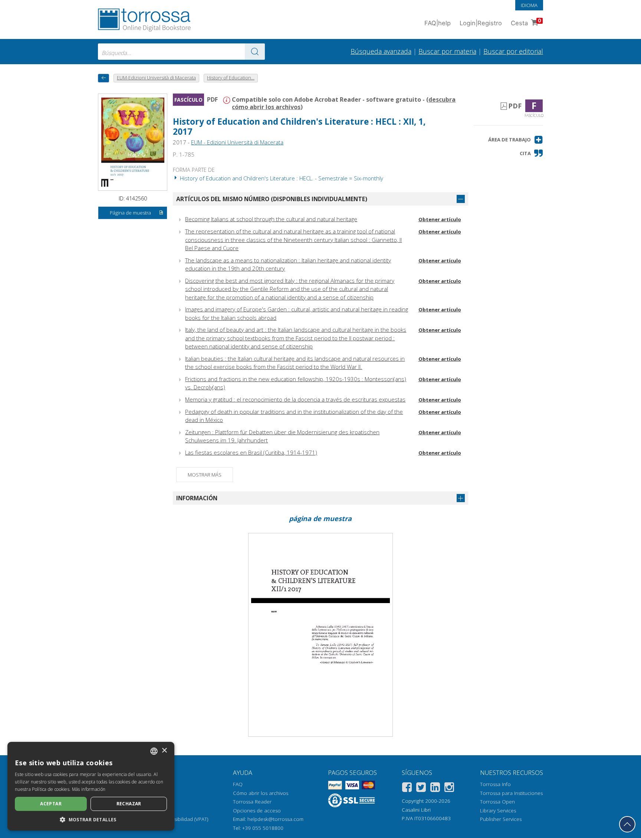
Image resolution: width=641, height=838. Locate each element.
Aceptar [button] (51, 804)
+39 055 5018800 (262, 828)
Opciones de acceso (257, 810)
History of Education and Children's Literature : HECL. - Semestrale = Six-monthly (280, 178)
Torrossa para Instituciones (511, 793)
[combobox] (181, 51)
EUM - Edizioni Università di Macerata (237, 142)
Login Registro (481, 23)
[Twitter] (421, 788)
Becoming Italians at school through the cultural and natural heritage (271, 219)
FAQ (238, 784)
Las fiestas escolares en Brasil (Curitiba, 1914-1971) (251, 452)
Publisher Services (501, 819)
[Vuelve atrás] (103, 78)
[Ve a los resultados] (255, 51)
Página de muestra (130, 212)
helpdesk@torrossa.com (275, 819)
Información (196, 498)
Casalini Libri (416, 809)
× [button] (164, 750)
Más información (89, 789)
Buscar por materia (447, 51)
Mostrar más (204, 474)
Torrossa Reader (252, 801)
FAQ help (437, 23)
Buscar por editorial (513, 51)
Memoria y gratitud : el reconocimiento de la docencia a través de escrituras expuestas (295, 399)
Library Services (498, 810)
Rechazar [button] (128, 804)
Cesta (526, 22)
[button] (515, 140)
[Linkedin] (435, 788)
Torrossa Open (497, 801)
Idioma (529, 5)
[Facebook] (407, 788)
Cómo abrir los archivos (260, 793)
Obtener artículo (439, 219)
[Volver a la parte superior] (627, 824)
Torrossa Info (495, 784)
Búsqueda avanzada (381, 51)
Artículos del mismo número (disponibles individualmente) (271, 199)
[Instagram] (449, 788)
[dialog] (90, 786)
